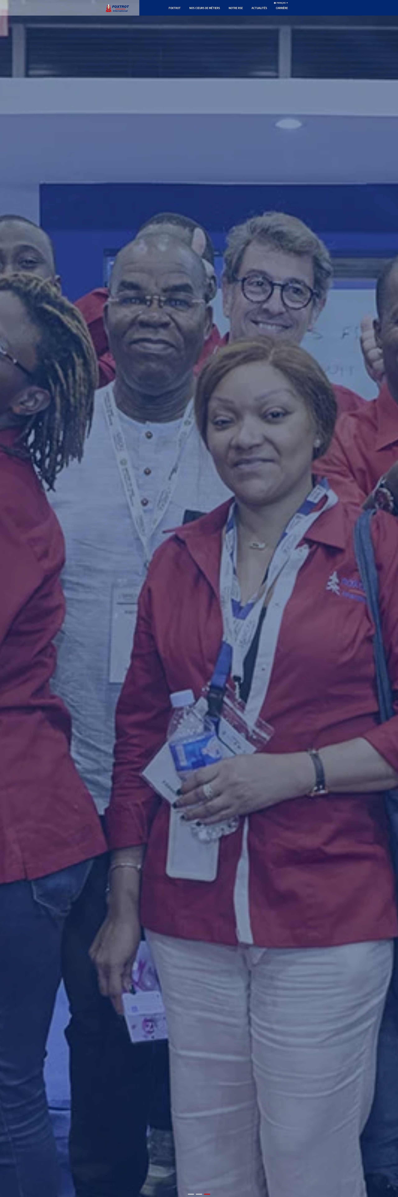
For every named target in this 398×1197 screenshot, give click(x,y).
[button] (174, 8)
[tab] (191, 1194)
